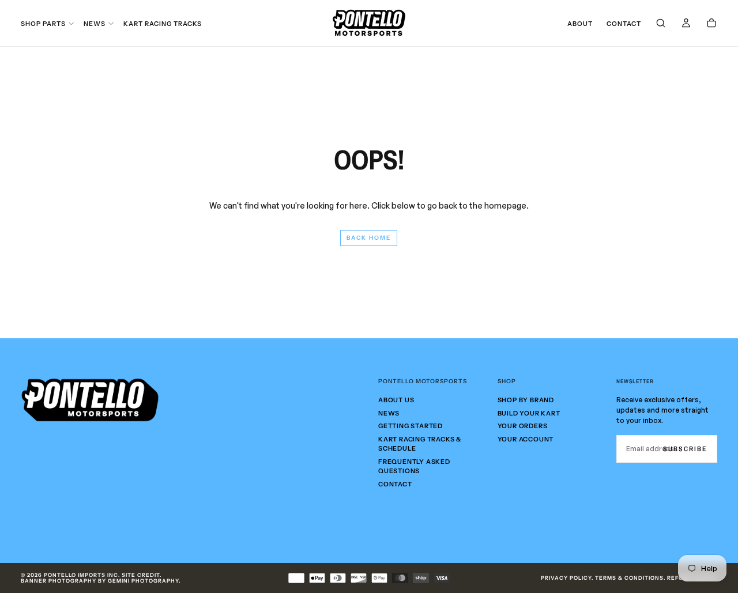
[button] (661, 24)
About (580, 24)
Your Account (526, 439)
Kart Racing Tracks (162, 24)
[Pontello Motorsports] (90, 400)
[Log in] (686, 24)
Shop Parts (43, 24)
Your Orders (523, 426)
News (95, 24)
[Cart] (711, 24)
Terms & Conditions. (630, 578)
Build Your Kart (529, 413)
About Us (396, 400)
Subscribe (685, 449)
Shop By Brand (526, 400)
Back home (369, 237)
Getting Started (410, 426)
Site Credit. (141, 575)
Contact (624, 24)
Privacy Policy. (567, 578)
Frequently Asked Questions (414, 466)
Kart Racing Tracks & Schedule (419, 444)
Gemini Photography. (144, 580)
